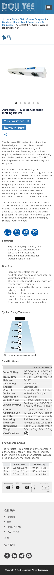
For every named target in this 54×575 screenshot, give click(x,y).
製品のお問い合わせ (14, 127)
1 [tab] (16, 103)
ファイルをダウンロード (16, 121)
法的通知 (9, 544)
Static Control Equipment (33, 19)
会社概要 (9, 510)
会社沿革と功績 (14, 527)
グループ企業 (13, 532)
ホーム (5, 19)
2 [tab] (20, 103)
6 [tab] (37, 103)
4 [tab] (29, 103)
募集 (7, 537)
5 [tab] (33, 103)
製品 (14, 19)
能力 (9, 522)
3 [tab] (24, 103)
